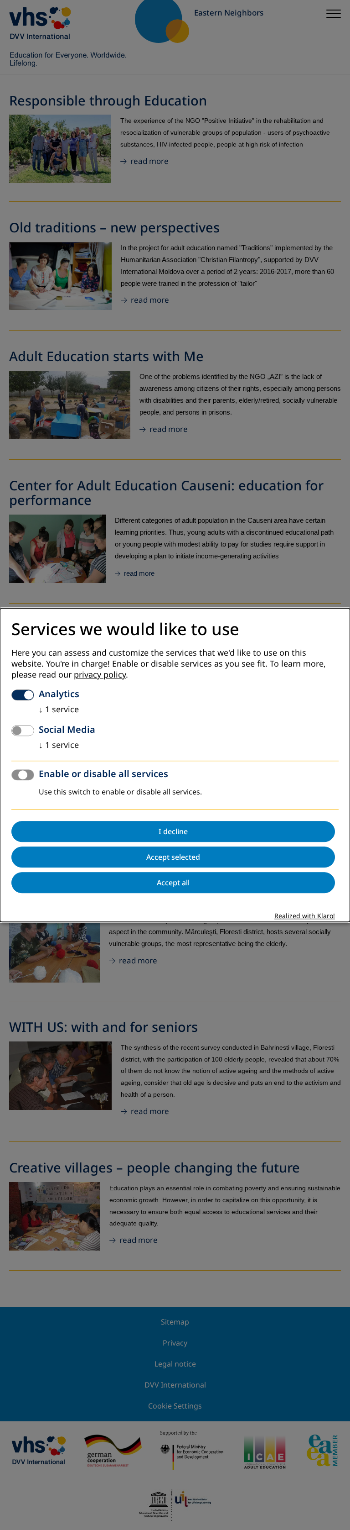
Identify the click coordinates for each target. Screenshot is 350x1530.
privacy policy (100, 675)
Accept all (173, 883)
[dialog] (175, 765)
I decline (173, 831)
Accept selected (173, 857)
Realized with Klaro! (304, 916)
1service (59, 709)
